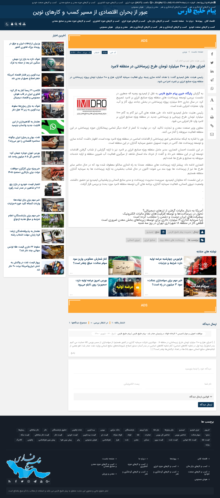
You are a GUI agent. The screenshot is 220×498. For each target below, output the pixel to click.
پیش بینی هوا (66, 440)
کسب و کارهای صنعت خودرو (44, 2)
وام (78, 440)
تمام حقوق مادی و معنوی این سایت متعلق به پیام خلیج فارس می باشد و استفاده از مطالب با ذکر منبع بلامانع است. (58, 490)
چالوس (30, 440)
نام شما (208, 384)
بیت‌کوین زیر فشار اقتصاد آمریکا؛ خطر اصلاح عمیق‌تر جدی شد (23, 76)
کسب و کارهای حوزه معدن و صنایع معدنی (77, 2)
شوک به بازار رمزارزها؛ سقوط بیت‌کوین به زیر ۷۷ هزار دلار (26, 108)
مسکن (146, 440)
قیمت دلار (58, 435)
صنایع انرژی (149, 240)
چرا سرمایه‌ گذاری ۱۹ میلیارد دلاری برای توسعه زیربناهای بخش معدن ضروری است (152, 219)
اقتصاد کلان (211, 2)
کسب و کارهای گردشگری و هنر (202, 7)
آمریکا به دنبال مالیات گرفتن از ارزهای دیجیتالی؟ (173, 210)
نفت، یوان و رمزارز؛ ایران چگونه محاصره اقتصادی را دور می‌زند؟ (24, 139)
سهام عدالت (195, 435)
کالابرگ (19, 440)
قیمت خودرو (73, 435)
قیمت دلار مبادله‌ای (42, 435)
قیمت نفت (173, 440)
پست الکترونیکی (131, 384)
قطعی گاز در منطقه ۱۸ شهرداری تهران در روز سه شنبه (170, 223)
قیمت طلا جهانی (189, 440)
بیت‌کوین (91, 430)
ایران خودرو (194, 430)
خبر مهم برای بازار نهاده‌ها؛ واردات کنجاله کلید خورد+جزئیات (24, 201)
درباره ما (191, 2)
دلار (45, 430)
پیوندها (200, 2)
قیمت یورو (159, 440)
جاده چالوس (77, 430)
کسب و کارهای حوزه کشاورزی (110, 2)
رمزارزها (21, 430)
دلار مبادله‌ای (34, 430)
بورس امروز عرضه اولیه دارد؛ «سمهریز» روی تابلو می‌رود (91, 282)
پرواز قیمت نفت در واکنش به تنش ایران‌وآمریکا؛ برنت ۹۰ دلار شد (24, 266)
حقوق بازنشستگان (59, 430)
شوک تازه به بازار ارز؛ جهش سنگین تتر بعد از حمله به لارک (25, 61)
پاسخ (73, 353)
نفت (127, 440)
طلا (138, 435)
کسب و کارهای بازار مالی (160, 2)
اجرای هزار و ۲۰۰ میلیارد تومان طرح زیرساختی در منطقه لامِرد (158, 66)
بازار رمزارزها (169, 430)
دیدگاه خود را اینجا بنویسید (198, 369)
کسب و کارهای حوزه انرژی (136, 2)
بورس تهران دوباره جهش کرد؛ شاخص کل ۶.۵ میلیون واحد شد (24, 154)
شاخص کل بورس (162, 435)
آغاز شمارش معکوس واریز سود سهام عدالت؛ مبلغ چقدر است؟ (90, 261)
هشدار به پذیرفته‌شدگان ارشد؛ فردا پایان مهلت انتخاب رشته (25, 233)
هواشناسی (106, 440)
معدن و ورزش (152, 7)
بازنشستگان (129, 430)
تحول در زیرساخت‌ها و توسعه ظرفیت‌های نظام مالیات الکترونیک (163, 213)
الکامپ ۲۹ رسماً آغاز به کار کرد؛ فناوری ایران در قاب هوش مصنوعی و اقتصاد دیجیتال (25, 94)
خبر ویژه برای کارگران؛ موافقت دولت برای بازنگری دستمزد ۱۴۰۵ (24, 170)
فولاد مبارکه (117, 435)
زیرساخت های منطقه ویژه (172, 240)
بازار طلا (156, 430)
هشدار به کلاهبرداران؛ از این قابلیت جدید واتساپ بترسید (26, 123)
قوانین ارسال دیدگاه (199, 397)
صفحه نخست (179, 2)
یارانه (208, 445)
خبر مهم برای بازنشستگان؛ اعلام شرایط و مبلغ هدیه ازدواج (24, 217)
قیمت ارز (104, 435)
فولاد (129, 435)
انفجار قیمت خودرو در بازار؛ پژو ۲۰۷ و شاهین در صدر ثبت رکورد (24, 186)
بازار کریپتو (144, 430)
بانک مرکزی (115, 430)
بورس (184, 52)
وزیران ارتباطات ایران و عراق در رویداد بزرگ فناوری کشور (24, 45)
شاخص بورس (180, 435)
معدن (136, 440)
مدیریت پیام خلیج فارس (179, 232)
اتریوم (207, 430)
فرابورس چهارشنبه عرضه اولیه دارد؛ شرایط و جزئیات (166, 261)
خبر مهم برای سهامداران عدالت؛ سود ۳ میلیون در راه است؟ (164, 282)
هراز (117, 440)
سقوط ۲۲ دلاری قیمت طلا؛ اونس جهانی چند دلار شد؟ (23, 248)
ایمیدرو (182, 430)
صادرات (148, 435)
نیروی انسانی (134, 240)
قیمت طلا (206, 440)
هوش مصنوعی (137, 7)
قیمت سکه (25, 435)
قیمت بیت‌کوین (89, 435)
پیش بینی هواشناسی (46, 440)
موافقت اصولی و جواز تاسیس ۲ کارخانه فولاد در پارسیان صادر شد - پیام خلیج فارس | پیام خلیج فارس (160, 333)
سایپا (208, 435)
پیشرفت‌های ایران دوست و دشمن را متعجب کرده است (168, 216)
